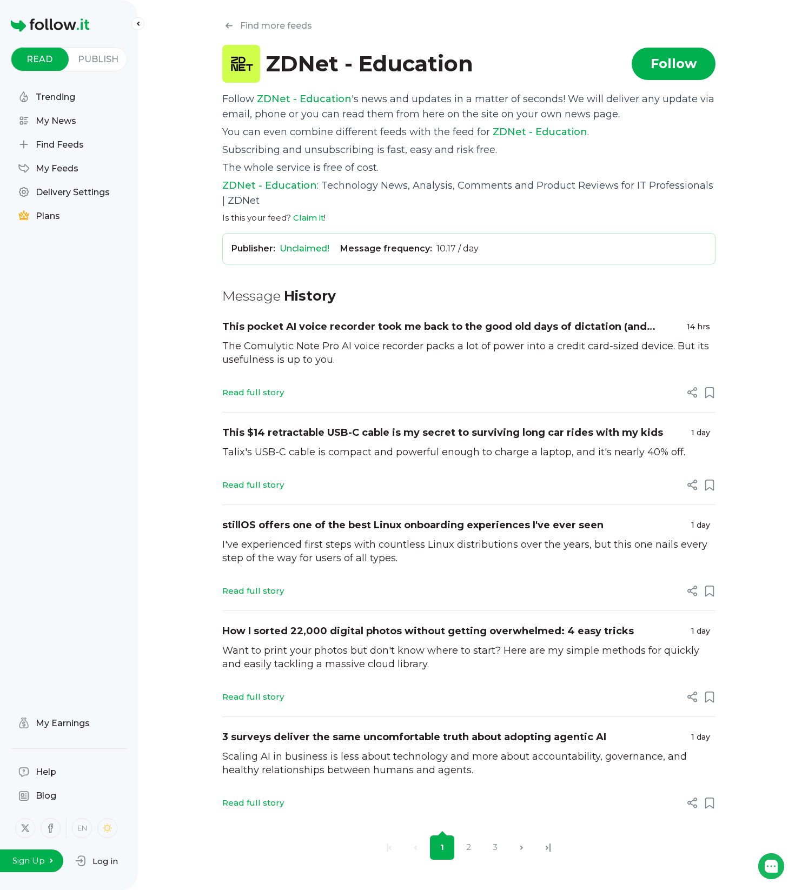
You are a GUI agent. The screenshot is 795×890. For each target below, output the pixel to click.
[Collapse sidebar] (137, 23)
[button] (96, 861)
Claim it (308, 217)
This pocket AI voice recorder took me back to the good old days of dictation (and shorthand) (434, 327)
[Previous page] (415, 847)
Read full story (253, 392)
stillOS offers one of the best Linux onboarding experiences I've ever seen (413, 525)
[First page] (389, 847)
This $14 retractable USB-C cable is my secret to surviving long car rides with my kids (442, 433)
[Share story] (692, 392)
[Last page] (548, 847)
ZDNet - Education (304, 99)
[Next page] (521, 847)
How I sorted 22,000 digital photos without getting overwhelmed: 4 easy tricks (428, 631)
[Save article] (710, 392)
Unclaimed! (304, 248)
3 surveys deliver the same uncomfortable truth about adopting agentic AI (414, 737)
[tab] (40, 59)
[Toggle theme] (107, 828)
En (82, 827)
